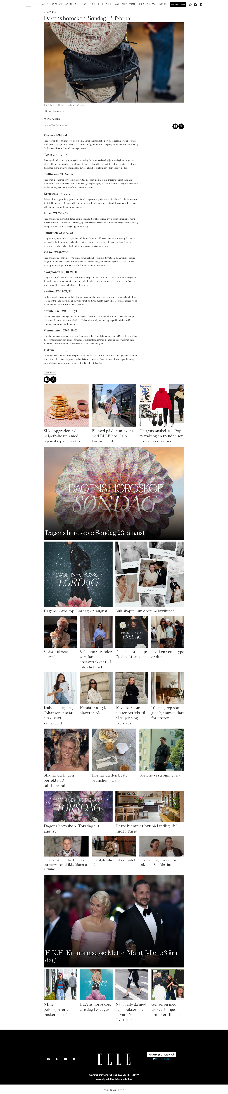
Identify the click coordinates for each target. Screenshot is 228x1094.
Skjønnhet (71, 4)
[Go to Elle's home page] (114, 1059)
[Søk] (190, 5)
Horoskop (56, 4)
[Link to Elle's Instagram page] (48, 1059)
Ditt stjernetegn (147, 4)
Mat (117, 4)
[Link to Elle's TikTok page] (65, 1059)
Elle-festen (128, 4)
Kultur (95, 4)
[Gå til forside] (35, 4)
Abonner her (178, 4)
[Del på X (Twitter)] (181, 126)
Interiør (107, 4)
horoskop (50, 373)
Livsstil (85, 4)
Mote (44, 4)
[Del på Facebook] (175, 126)
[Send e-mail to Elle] (74, 1059)
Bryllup (164, 4)
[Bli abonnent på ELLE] (161, 1059)
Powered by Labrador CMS (114, 1090)
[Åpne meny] (28, 4)
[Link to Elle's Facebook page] (57, 1059)
